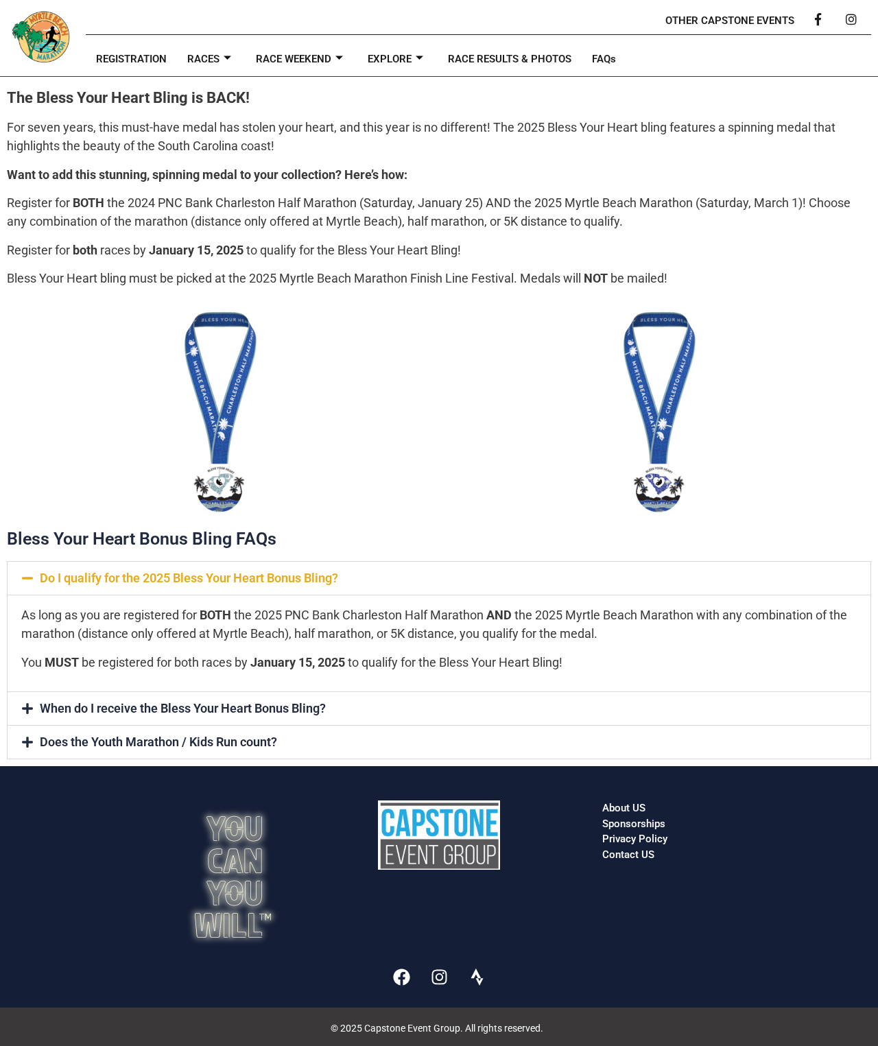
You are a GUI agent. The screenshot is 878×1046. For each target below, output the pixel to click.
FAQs (604, 59)
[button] (439, 578)
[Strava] (477, 977)
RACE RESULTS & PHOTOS (509, 59)
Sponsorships (633, 824)
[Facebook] (401, 977)
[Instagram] (439, 977)
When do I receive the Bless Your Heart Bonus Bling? (183, 708)
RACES (203, 59)
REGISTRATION (131, 59)
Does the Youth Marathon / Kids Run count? (158, 742)
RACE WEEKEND (293, 59)
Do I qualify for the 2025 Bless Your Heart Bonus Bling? (189, 578)
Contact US (628, 854)
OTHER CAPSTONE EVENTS (729, 20)
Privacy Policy (634, 839)
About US (623, 808)
